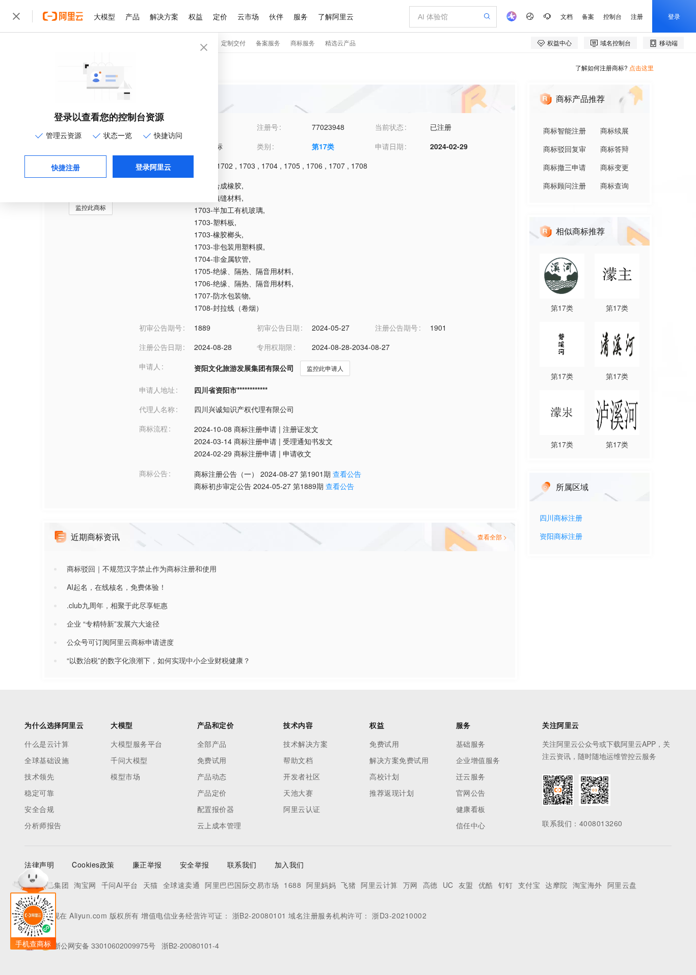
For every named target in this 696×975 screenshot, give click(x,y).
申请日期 (389, 146)
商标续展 (614, 130)
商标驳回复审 (564, 149)
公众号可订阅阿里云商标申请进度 (120, 642)
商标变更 (614, 167)
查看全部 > (492, 536)
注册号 (267, 127)
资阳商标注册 (561, 536)
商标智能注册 (564, 130)
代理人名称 (157, 409)
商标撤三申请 (564, 167)
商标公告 (153, 473)
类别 (264, 146)
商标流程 (153, 428)
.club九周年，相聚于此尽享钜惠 (117, 605)
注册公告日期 (160, 347)
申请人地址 (157, 390)
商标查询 (614, 185)
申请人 (149, 366)
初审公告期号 (160, 327)
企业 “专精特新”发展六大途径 (113, 623)
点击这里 (641, 67)
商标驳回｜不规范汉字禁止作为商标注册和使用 (142, 568)
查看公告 (347, 474)
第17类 (323, 146)
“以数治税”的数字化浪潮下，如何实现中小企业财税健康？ (158, 660)
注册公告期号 (396, 327)
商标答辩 (614, 149)
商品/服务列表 (161, 185)
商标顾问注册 (564, 185)
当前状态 (389, 127)
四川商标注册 (561, 518)
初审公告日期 (278, 327)
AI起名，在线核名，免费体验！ (116, 587)
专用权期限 (274, 347)
